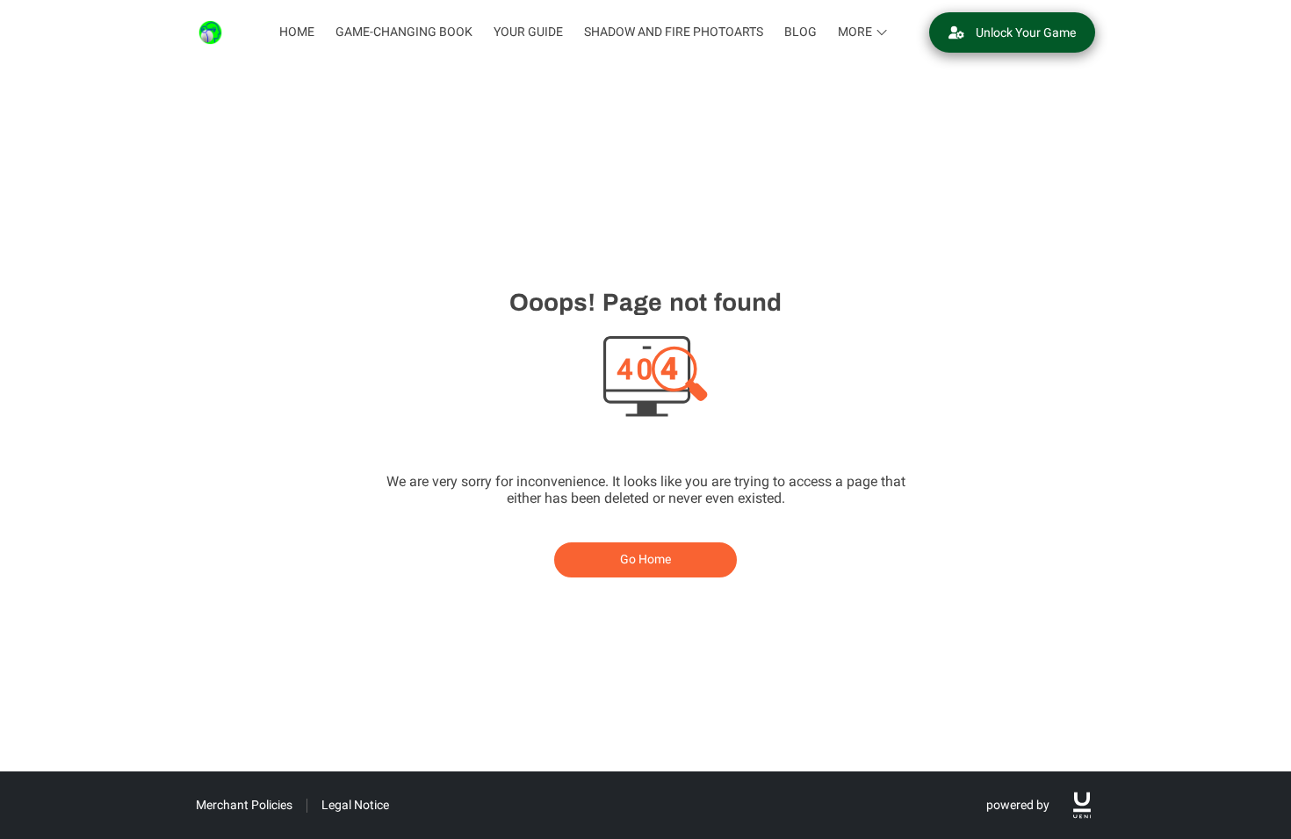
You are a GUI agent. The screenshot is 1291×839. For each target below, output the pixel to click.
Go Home (646, 559)
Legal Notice (355, 805)
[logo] (1082, 805)
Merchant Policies (244, 805)
